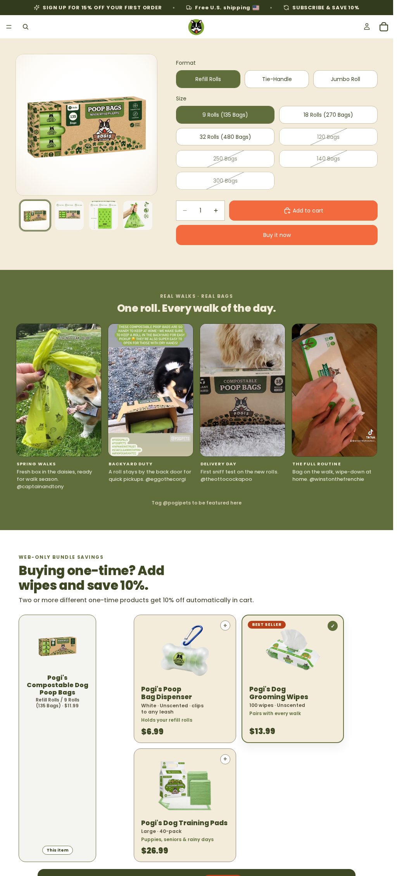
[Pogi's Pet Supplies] (196, 26)
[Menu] (9, 27)
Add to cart (308, 210)
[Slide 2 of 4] (69, 215)
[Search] (25, 26)
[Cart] (383, 26)
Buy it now (277, 235)
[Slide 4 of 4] (138, 215)
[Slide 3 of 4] (103, 215)
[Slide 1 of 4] (35, 215)
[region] (196, 406)
